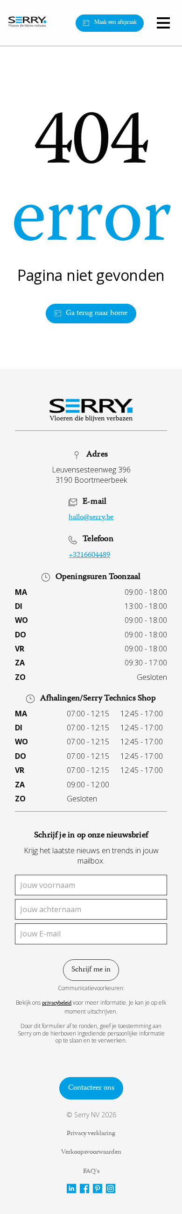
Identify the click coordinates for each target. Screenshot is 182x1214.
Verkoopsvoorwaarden (91, 1152)
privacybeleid (56, 1004)
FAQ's (91, 1172)
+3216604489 (89, 555)
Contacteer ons (91, 1088)
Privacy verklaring (91, 1134)
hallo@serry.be (91, 518)
